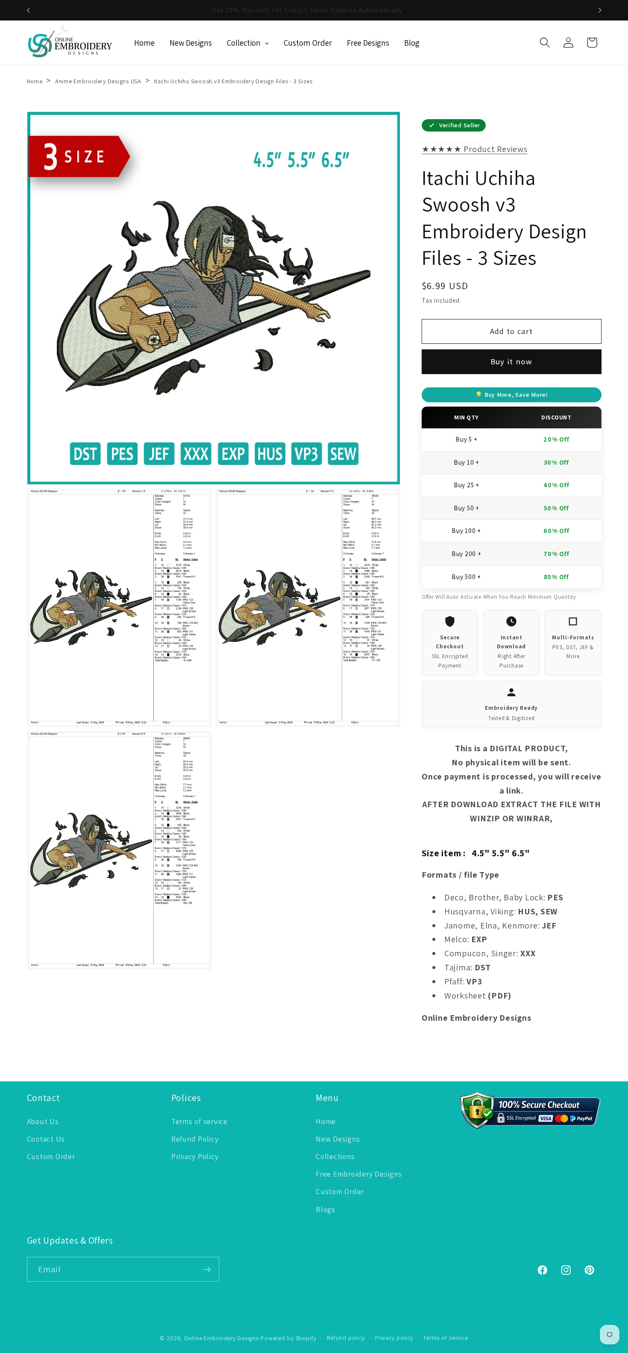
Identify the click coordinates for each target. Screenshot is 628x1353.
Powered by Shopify (289, 1338)
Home (35, 81)
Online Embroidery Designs (221, 1338)
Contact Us (46, 1139)
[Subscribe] (207, 1269)
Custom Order (51, 1156)
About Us (43, 1121)
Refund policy (346, 1337)
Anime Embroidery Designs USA (98, 81)
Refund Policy (195, 1139)
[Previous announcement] (28, 10)
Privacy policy (394, 1337)
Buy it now (511, 361)
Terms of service (199, 1121)
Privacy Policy (195, 1156)
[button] (545, 42)
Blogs (325, 1209)
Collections (335, 1156)
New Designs (338, 1139)
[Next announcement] (599, 10)
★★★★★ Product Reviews (475, 149)
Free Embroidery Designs (359, 1174)
